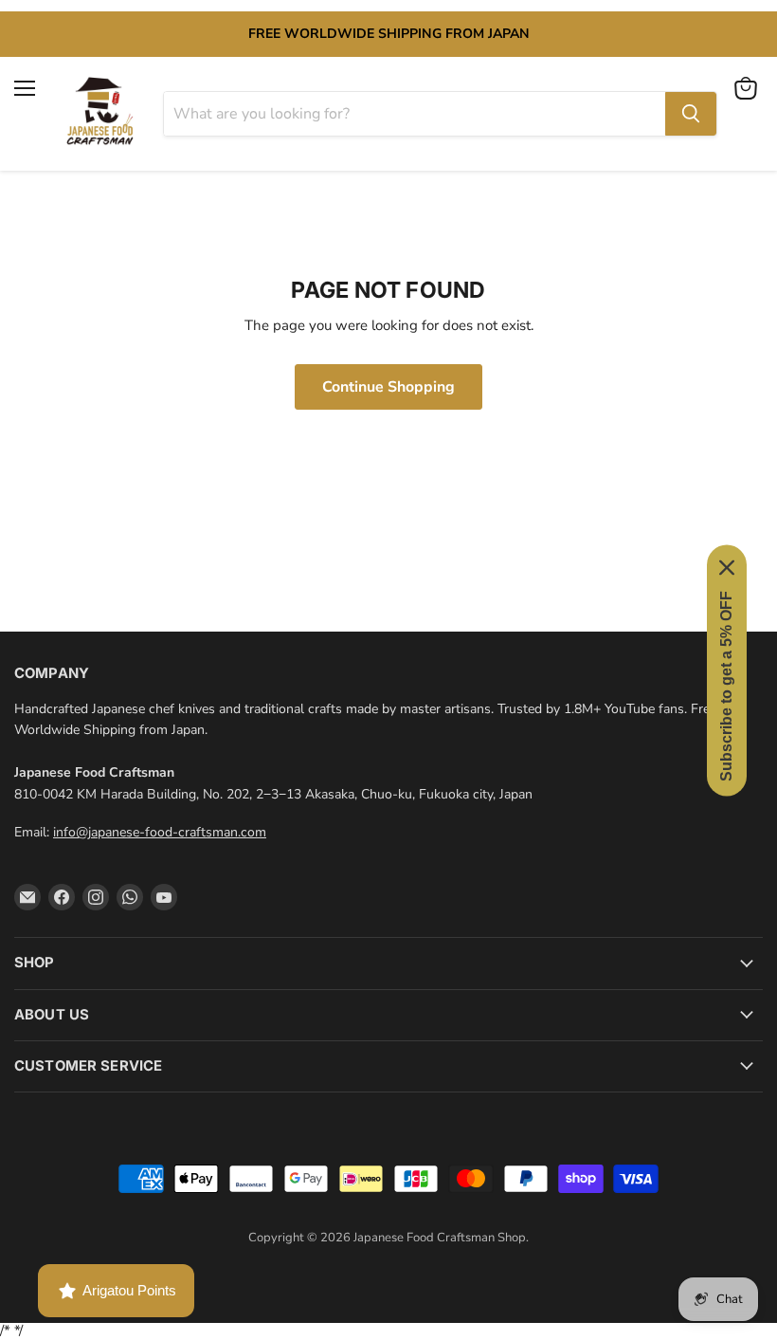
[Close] (726, 567)
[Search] (690, 114)
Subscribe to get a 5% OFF (726, 685)
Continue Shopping (388, 386)
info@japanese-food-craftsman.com (159, 832)
